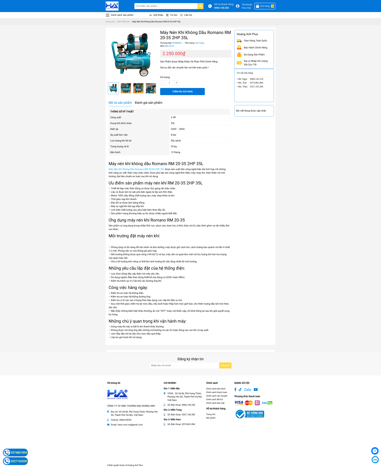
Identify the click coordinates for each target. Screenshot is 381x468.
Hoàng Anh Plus (135, 465)
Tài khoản (247, 4)
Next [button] (154, 88)
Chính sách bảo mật (215, 403)
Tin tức (173, 15)
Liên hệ (188, 15)
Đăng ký (225, 365)
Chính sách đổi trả (214, 399)
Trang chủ (210, 414)
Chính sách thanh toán (216, 392)
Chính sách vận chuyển (216, 396)
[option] (132, 55)
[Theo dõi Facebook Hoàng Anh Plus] (235, 389)
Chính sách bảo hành (216, 388)
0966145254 (125, 420)
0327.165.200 (188, 414)
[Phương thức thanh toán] (253, 403)
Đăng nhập (246, 8)
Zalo (247, 389)
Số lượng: (165, 77)
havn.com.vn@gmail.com (130, 424)
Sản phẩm (211, 418)
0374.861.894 (188, 424)
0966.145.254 (221, 7)
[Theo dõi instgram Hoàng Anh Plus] (256, 389)
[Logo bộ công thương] (249, 413)
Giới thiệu (158, 15)
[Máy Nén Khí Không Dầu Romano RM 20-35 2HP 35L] (132, 55)
